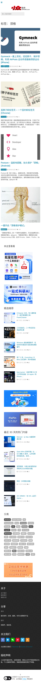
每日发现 (30, 544)
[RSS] (27, 640)
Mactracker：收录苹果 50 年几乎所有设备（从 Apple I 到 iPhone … (27, 374)
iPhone (7, 66)
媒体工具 (21, 537)
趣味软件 (4, 229)
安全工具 (29, 537)
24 (19, 229)
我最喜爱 (16, 540)
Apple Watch (16, 520)
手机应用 (24, 540)
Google (7, 526)
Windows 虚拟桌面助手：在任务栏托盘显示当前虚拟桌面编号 (27, 345)
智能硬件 (14, 544)
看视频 (20, 547)
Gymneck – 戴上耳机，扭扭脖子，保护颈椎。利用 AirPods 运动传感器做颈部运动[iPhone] (20, 59)
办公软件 (31, 533)
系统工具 (21, 551)
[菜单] (2, 2)
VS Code (25, 530)
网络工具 (29, 551)
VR (19, 530)
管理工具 (7, 551)
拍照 (30, 540)
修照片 (23, 533)
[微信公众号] (13, 640)
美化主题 (7, 554)
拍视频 (7, 544)
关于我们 (4, 593)
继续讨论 (4, 597)
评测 (14, 554)
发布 (2, 611)
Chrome (3, 117)
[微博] (18, 640)
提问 (2, 620)
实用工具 (7, 540)
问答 (27, 554)
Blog (16, 523)
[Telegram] (8, 640)
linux (31, 526)
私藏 (26, 547)
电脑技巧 (13, 547)
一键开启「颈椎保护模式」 (13, 225)
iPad (18, 526)
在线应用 (13, 537)
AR (24, 520)
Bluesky (23, 647)
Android (3, 169)
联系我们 (4, 595)
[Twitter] (23, 640)
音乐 (32, 554)
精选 (14, 551)
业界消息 (16, 533)
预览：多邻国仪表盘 (23, 481)
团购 (6, 537)
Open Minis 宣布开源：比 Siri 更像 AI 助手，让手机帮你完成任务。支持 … (26, 454)
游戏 (6, 547)
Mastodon (15, 647)
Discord (29, 647)
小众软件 (14, 677)
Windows (8, 533)
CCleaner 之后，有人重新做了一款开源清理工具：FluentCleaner (26, 315)
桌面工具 (22, 544)
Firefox (30, 523)
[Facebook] (3, 640)
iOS (2, 66)
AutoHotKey (9, 523)
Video (14, 530)
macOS (7, 530)
